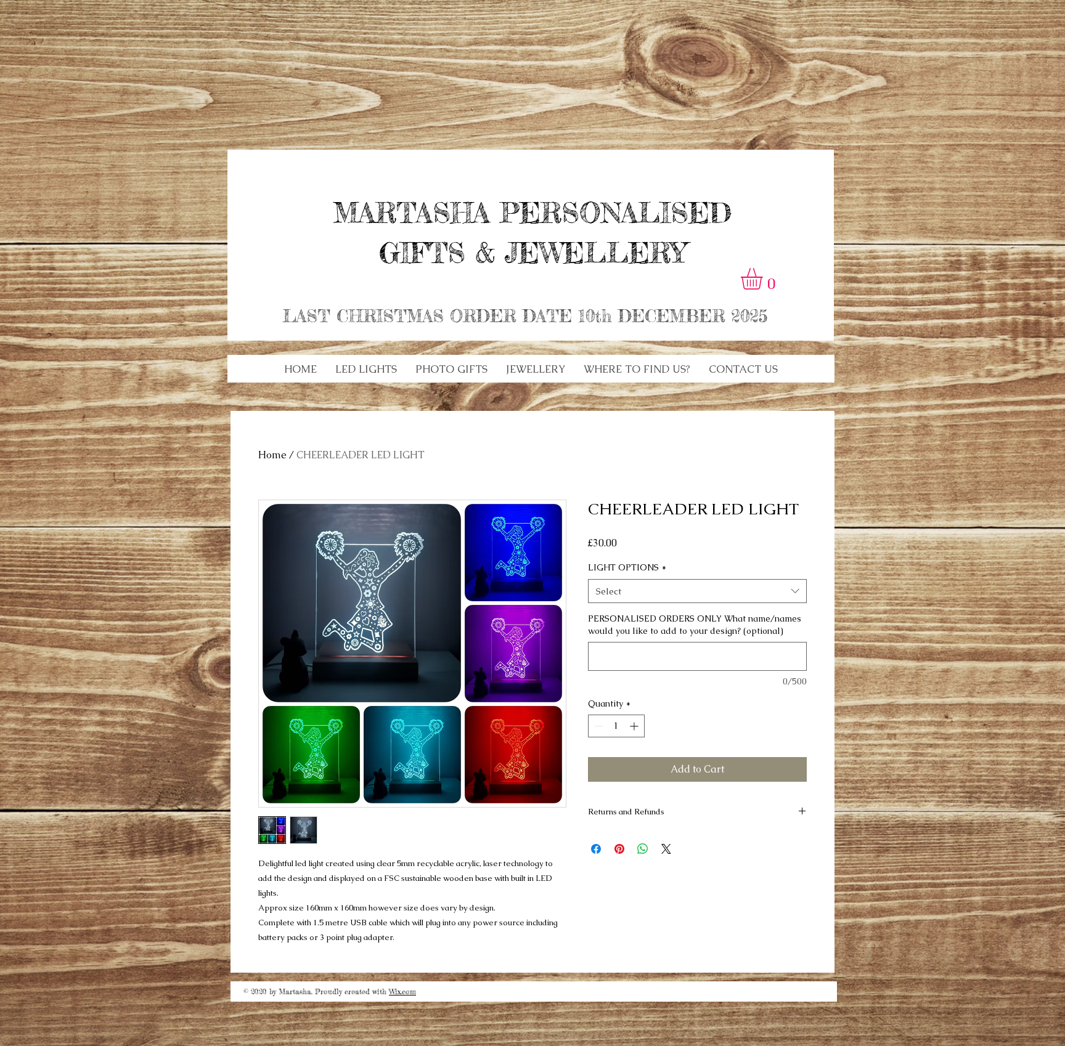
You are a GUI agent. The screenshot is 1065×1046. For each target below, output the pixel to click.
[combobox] (697, 591)
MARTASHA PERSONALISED (532, 213)
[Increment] (635, 726)
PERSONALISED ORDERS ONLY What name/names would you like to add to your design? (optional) (694, 624)
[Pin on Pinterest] (619, 848)
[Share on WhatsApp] (642, 848)
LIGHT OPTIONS (627, 567)
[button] (366, 369)
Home (272, 454)
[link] (764, 279)
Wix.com (402, 991)
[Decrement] (597, 726)
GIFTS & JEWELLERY (532, 253)
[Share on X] (666, 848)
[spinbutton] (616, 726)
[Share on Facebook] (596, 848)
